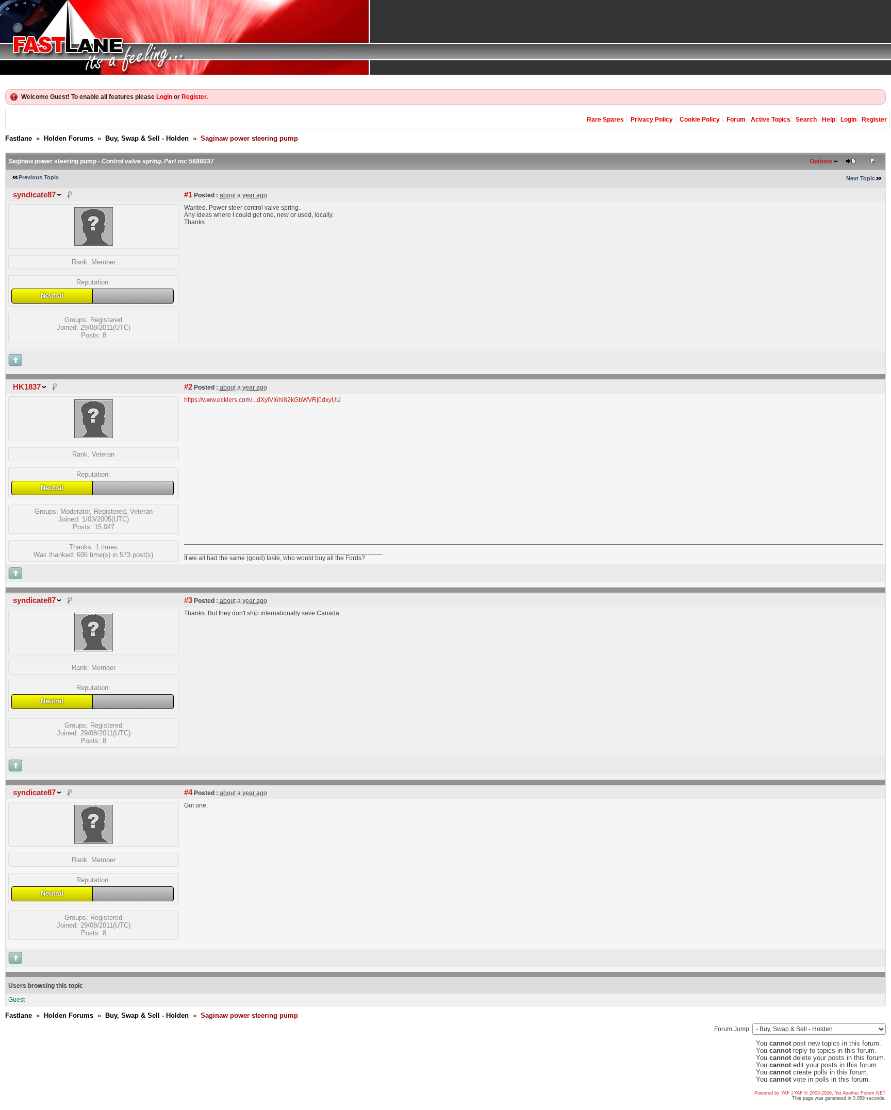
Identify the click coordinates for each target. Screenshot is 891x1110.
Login (164, 96)
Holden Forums (68, 138)
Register (194, 96)
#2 (188, 387)
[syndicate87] (93, 243)
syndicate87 (34, 195)
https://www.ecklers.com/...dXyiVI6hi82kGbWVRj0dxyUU (262, 399)
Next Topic (860, 178)
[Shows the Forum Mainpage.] (445, 37)
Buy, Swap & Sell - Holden (147, 138)
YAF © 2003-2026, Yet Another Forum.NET (840, 1093)
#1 (188, 195)
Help (828, 119)
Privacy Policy (652, 119)
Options (821, 161)
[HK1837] (93, 436)
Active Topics (770, 119)
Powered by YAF (772, 1093)
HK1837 (27, 387)
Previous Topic (39, 177)
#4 (188, 792)
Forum (736, 119)
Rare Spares (605, 119)
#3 (188, 600)
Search (806, 119)
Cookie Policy (700, 119)
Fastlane (18, 138)
